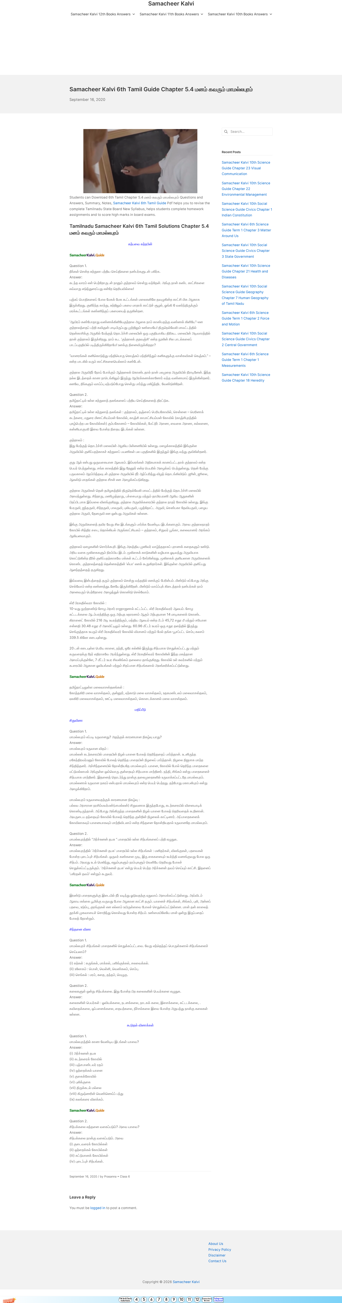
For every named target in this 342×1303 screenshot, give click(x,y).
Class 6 (125, 1176)
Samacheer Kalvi (186, 1282)
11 (189, 1299)
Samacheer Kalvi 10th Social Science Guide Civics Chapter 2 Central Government (246, 339)
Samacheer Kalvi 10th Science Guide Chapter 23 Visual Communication (246, 168)
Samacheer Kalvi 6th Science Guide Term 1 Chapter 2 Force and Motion (245, 318)
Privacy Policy (219, 1250)
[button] (171, 1299)
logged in (97, 1208)
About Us (215, 1244)
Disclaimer (217, 1255)
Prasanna (110, 1176)
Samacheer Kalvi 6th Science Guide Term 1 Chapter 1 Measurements (245, 360)
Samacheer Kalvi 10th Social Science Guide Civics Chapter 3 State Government (246, 251)
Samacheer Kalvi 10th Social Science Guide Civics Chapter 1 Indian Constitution (247, 209)
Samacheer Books (207, 1299)
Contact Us (217, 1261)
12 (197, 1299)
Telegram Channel (218, 1299)
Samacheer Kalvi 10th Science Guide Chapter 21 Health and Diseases (246, 271)
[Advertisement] (171, 48)
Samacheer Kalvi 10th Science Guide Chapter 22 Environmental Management (246, 189)
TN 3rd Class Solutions (125, 1299)
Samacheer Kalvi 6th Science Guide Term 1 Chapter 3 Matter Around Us (246, 230)
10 (181, 1299)
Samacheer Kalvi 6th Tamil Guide (139, 203)
